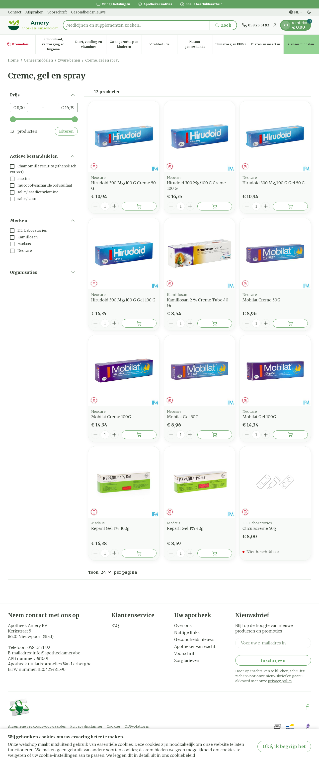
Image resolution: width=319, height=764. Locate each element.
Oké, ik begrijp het (284, 746)
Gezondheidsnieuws (88, 12)
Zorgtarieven (186, 660)
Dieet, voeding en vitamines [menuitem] (90, 44)
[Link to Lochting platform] (308, 726)
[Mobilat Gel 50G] (199, 370)
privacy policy (280, 681)
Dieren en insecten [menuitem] (267, 45)
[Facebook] (307, 707)
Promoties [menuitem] (20, 44)
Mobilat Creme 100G (111, 416)
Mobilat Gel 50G (183, 416)
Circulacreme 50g (259, 528)
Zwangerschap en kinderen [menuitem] (126, 44)
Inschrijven (273, 660)
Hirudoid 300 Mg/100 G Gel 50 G (273, 182)
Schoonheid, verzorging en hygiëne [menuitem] (56, 44)
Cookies (114, 726)
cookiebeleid (182, 755)
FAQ (115, 625)
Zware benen (69, 60)
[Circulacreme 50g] (275, 482)
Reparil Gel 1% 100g (110, 528)
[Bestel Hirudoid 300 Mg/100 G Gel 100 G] (139, 323)
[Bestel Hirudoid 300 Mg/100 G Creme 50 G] (139, 206)
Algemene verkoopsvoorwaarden (37, 726)
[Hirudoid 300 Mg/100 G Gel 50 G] (275, 136)
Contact (14, 12)
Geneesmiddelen (38, 60)
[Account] (274, 25)
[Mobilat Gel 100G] (275, 370)
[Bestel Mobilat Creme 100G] (139, 434)
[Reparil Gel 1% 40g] (199, 482)
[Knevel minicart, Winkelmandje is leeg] (285, 25)
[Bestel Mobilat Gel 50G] (214, 434)
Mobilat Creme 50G (261, 299)
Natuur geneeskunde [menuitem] (198, 44)
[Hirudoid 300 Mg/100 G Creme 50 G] (124, 136)
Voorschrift (57, 12)
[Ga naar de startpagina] (33, 25)
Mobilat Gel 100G (259, 416)
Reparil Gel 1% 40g (185, 528)
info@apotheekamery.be (56, 652)
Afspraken (34, 12)
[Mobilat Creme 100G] (124, 370)
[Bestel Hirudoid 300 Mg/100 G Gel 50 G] (290, 206)
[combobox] (136, 25)
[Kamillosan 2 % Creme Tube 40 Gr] (199, 253)
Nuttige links (187, 632)
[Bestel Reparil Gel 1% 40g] (214, 553)
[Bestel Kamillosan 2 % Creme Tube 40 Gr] (214, 323)
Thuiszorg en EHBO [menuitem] (231, 45)
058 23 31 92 (38, 647)
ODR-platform (137, 726)
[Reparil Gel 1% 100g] (124, 482)
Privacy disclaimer (86, 726)
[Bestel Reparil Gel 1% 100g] (139, 553)
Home (13, 60)
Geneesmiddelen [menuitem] (303, 45)
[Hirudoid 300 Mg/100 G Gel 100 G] (124, 253)
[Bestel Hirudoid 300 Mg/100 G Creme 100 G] (214, 206)
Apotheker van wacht (194, 646)
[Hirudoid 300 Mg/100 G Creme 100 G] (199, 136)
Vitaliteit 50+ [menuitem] (163, 45)
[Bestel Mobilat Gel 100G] (290, 434)
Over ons (183, 625)
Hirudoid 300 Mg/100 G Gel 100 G (123, 299)
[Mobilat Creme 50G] (275, 253)
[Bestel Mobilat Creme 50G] (290, 323)
